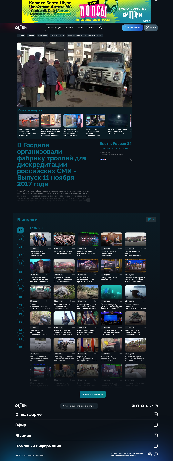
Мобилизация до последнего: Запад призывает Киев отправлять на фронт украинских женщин (109, 360)
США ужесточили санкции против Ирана (111, 279)
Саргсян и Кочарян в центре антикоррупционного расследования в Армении (135, 254)
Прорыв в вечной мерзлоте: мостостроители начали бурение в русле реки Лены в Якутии (134, 308)
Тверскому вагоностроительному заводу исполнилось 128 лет (39, 307)
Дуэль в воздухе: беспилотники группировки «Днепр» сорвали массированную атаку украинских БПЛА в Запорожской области (40, 335)
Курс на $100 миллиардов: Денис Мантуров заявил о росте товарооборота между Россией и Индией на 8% (87, 360)
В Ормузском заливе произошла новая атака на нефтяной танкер (63, 280)
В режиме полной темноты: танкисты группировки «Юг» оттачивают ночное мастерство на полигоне (134, 334)
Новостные (105, 152)
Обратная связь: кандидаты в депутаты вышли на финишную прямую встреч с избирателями (39, 387)
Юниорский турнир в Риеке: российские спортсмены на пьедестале (38, 254)
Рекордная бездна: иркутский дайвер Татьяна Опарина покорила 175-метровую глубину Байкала (111, 308)
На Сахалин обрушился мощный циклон (134, 384)
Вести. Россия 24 (57, 35)
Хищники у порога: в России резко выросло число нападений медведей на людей (39, 360)
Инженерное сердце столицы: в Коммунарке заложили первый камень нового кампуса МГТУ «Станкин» (135, 360)
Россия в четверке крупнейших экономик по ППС (87, 253)
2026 (40, 228)
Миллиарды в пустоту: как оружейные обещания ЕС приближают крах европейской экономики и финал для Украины (111, 334)
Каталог (31, 35)
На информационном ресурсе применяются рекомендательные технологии (129, 454)
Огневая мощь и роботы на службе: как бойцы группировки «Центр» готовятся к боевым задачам (86, 308)
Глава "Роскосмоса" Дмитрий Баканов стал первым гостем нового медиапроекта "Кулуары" (40, 281)
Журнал (23, 435)
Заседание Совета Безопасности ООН (61, 384)
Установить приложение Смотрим (79, 406)
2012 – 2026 (116, 148)
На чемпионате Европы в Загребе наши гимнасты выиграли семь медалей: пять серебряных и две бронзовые (135, 281)
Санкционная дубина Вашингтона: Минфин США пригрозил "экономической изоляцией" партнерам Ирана (86, 335)
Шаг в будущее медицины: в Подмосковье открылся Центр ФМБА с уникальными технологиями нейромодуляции (64, 361)
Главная (21, 35)
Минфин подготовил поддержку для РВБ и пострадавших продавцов (111, 385)
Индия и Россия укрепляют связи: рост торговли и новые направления (86, 386)
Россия (126, 148)
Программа (42, 35)
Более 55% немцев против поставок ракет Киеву (64, 252)
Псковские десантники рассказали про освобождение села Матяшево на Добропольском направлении (63, 309)
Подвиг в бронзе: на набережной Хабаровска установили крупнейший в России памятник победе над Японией (64, 334)
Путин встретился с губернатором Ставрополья (109, 253)
